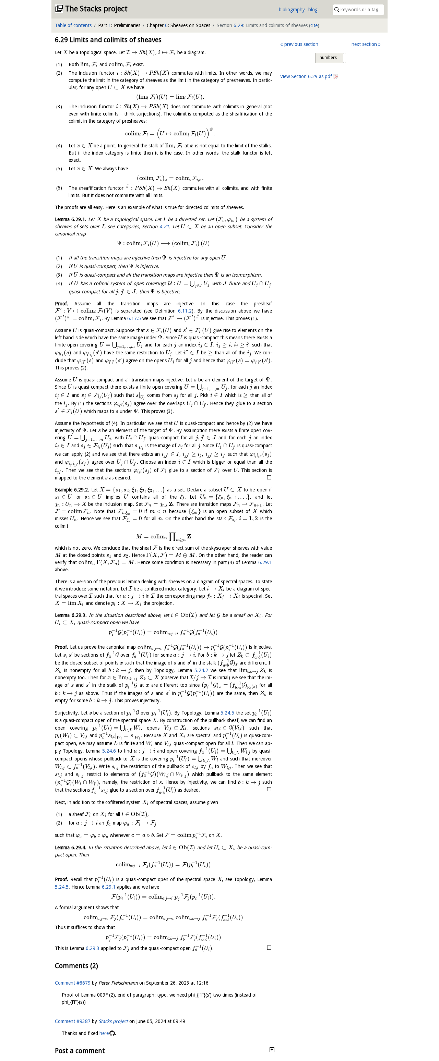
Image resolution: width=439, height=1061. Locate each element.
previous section (301, 44)
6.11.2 (185, 311)
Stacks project (113, 1021)
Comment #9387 (73, 1021)
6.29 (238, 25)
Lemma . (70, 219)
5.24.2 (201, 670)
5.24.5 (227, 713)
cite (314, 25)
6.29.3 (92, 948)
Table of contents (73, 25)
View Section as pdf (306, 76)
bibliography (292, 9)
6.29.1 (265, 562)
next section (364, 44)
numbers (328, 57)
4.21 (164, 226)
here (104, 1033)
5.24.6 (109, 751)
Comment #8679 (73, 983)
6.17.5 (134, 318)
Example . (72, 489)
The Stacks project (96, 8)
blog (313, 9)
